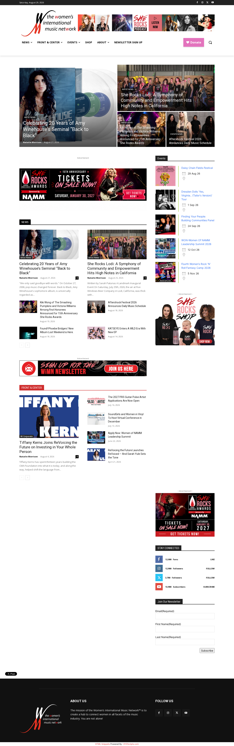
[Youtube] (212, 3)
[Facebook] (197, 3)
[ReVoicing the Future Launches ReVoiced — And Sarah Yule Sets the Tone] (96, 454)
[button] (210, 42)
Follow (210, 568)
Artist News (29, 117)
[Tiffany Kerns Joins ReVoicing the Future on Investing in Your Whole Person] (49, 416)
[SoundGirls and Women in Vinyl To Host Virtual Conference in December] (96, 418)
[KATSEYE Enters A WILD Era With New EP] (96, 333)
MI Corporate (26, 436)
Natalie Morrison (28, 277)
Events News (176, 134)
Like (212, 559)
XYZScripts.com (131, 744)
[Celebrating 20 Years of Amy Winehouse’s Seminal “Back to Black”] (68, 106)
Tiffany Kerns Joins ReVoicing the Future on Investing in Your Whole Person (48, 447)
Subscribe (209, 586)
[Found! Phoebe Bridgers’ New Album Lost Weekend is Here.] (28, 333)
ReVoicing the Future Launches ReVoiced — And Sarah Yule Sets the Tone (127, 454)
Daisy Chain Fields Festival (197, 167)
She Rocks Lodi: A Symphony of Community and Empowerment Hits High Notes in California (114, 268)
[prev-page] (21, 345)
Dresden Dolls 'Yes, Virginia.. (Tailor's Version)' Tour (196, 195)
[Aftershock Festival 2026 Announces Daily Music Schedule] (190, 129)
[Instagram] (202, 3)
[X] (207, 3)
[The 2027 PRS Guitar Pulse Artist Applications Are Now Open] (96, 401)
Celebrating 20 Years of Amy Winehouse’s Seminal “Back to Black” (44, 268)
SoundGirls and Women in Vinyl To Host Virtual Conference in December (126, 418)
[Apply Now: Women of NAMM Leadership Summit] (96, 437)
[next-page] (27, 345)
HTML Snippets (102, 744)
